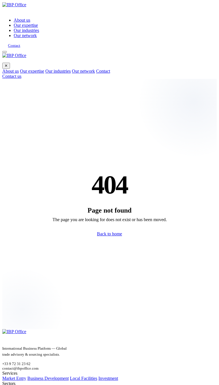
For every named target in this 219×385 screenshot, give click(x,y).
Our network (25, 35)
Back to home (109, 233)
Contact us (11, 76)
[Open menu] (4, 52)
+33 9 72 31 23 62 (16, 364)
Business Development (48, 378)
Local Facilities (83, 378)
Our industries (26, 30)
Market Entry (14, 378)
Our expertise (26, 25)
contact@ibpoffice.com (20, 368)
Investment (108, 378)
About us (22, 20)
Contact (14, 45)
